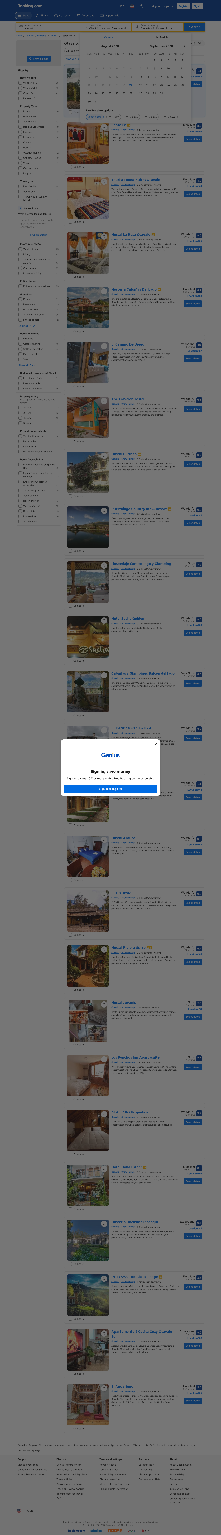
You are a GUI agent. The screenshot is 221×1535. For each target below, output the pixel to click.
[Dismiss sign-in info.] (156, 744)
